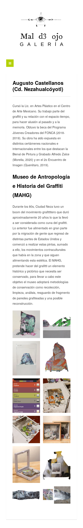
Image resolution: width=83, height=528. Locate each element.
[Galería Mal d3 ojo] (41, 30)
